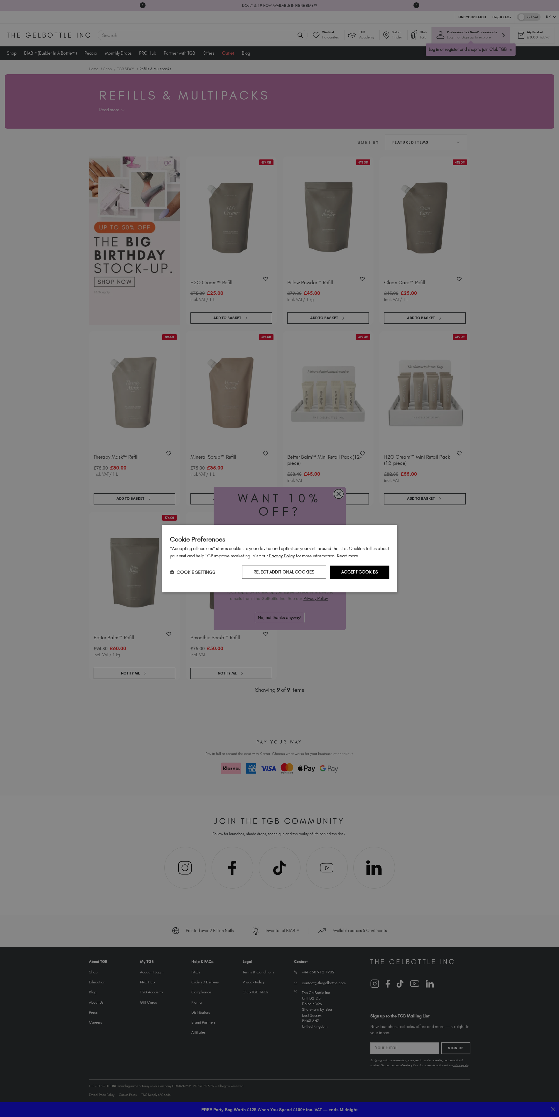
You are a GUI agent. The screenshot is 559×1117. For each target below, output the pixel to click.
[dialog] (279, 558)
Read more (347, 555)
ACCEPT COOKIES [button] (359, 572)
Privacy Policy (282, 555)
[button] (192, 572)
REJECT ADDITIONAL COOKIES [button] (284, 572)
